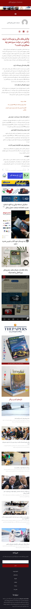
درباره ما (15, 586)
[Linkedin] (23, 31)
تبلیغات (15, 582)
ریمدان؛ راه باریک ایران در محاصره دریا (21, 468)
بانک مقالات (15, 575)
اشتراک (15, 578)
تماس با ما (15, 589)
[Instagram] (19, 31)
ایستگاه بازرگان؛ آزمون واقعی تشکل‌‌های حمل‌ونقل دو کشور (17, 544)
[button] (15, 13)
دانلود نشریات (15, 571)
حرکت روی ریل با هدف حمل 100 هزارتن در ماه (17, 104)
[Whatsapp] (27, 31)
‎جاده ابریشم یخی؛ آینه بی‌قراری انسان (22, 418)
